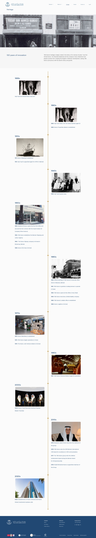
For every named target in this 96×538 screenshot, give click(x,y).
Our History (46, 524)
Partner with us (47, 526)
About (45, 522)
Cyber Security (76, 535)
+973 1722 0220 (78, 522)
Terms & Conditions (62, 535)
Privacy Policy (69, 535)
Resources (61, 526)
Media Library (61, 524)
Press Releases (62, 522)
